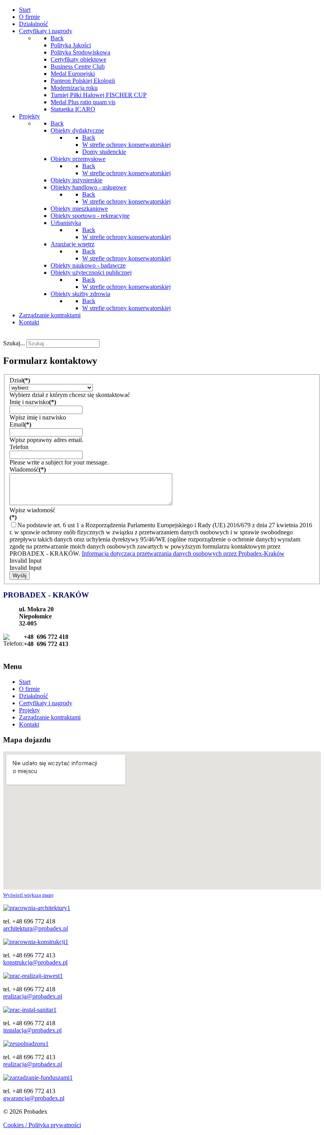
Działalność (33, 696)
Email (20, 424)
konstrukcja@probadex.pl (35, 962)
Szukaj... (14, 343)
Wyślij (19, 576)
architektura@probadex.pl (35, 928)
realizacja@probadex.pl (32, 996)
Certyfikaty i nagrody (45, 703)
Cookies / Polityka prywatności (42, 1125)
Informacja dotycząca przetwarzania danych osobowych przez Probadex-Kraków (183, 553)
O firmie (29, 688)
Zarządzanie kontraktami (50, 717)
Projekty (29, 710)
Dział (19, 380)
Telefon (18, 447)
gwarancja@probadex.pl (33, 1098)
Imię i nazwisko (32, 402)
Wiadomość (27, 469)
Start (24, 681)
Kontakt (29, 724)
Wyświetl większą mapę (28, 895)
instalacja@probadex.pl (32, 1030)
